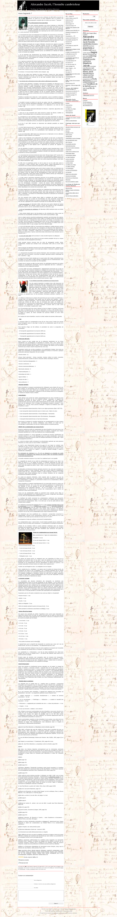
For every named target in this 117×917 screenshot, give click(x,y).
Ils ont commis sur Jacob (71, 45)
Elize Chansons (69, 142)
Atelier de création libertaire (71, 120)
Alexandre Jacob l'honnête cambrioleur (90, 42)
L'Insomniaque (93, 66)
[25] (53, 432)
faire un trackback (31, 869)
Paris (92, 75)
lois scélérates (27, 853)
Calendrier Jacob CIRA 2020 (71, 30)
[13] (41, 175)
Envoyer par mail (24, 862)
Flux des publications (87, 102)
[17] (53, 206)
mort (43, 853)
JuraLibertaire (68, 149)
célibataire (43, 850)
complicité (49, 850)
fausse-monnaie (45, 851)
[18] (57, 214)
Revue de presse (69, 83)
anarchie (85, 46)
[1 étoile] (18, 857)
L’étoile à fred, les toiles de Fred (72, 151)
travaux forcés (42, 854)
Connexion (85, 100)
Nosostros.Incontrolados (71, 176)
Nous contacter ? (69, 110)
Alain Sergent (89, 33)
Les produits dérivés (70, 60)
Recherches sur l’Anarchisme (72, 177)
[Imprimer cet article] (19, 860)
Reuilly (94, 79)
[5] (24, 106)
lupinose (67, 70)
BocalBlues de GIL (69, 132)
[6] (55, 108)
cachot (87, 56)
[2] (62, 44)
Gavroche (68, 41)
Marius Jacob (88, 71)
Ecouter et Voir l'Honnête (71, 37)
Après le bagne (69, 23)
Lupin (92, 68)
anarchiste (24, 850)
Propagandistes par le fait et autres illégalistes (73, 74)
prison (85, 77)
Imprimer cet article (24, 860)
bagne (94, 52)
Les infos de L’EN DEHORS (71, 170)
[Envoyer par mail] (19, 863)
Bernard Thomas (87, 54)
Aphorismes (68, 21)
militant (39, 853)
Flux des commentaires (88, 103)
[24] (40, 306)
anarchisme (91, 46)
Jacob (86, 65)
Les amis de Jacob (69, 55)
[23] (50, 291)
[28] (39, 641)
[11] (55, 165)
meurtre (34, 853)
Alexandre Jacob (88, 38)
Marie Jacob (92, 69)
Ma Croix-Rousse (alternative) (72, 195)
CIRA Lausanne (69, 134)
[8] (24, 131)
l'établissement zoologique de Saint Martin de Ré (73, 50)
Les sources (68, 62)
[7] (51, 114)
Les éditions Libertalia (70, 166)
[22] (51, 278)
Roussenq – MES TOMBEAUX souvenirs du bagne (72, 89)
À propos (67, 103)
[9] (23, 145)
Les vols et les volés (70, 64)
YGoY (53, 913)
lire (19, 853)
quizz (67, 78)
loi (21, 853)
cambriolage (92, 56)
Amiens (95, 44)
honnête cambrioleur (89, 60)
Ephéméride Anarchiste (70, 145)
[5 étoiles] (22, 857)
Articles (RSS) (59, 911)
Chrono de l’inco (69, 105)
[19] (22, 221)
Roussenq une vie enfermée (71, 91)
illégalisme (87, 63)
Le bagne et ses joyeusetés (71, 52)
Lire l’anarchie (68, 172)
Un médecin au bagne (70, 94)
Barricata (67, 130)
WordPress (53, 911)
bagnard (38, 850)
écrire (27, 851)
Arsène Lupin (87, 50)
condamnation (56, 850)
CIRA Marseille (69, 136)
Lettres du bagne (69, 66)
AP (93, 48)
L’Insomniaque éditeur (70, 153)
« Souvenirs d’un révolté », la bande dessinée (73, 118)
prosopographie (22, 854)
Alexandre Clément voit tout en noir (73, 127)
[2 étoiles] (19, 857)
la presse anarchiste (70, 159)
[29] (62, 671)
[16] (60, 201)
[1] (56, 41)
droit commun (21, 851)
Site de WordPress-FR (87, 105)
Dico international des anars (71, 140)
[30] (44, 714)
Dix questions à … (69, 36)
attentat (33, 850)
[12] (38, 171)
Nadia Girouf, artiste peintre (71, 174)
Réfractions (68, 179)
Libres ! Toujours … (70, 68)
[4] (27, 94)
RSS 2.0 (52, 867)
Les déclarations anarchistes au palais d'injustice (72, 58)
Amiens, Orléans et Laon (71, 18)
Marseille (86, 73)
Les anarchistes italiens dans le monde (72, 193)
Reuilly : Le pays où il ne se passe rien (73, 81)
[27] (45, 608)
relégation (29, 854)
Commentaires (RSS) (67, 911)
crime (61, 850)
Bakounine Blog (69, 188)
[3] (48, 71)
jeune (56, 851)
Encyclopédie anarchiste (71, 39)
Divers (67, 34)
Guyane (52, 851)
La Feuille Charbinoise (70, 157)
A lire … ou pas (69, 16)
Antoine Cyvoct (69, 20)
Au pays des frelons (70, 25)
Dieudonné (85, 57)
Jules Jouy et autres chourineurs (72, 147)
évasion (38, 851)
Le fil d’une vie (68, 106)
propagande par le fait (56, 853)
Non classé (68, 71)
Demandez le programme (71, 32)
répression (35, 854)
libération (60, 851)
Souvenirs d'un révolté (70, 92)
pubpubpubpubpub (69, 76)
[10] (32, 160)
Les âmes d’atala (69, 162)
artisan (29, 850)
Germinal (67, 43)
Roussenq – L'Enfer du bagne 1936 (73, 85)
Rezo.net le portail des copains (72, 181)
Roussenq (87, 81)
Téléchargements (69, 112)
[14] (45, 187)
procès (90, 77)
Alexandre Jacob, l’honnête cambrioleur (55, 4)
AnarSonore (68, 129)
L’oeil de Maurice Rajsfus (71, 155)
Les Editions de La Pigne (71, 164)
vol (47, 854)
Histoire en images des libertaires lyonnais (72, 191)
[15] (50, 200)
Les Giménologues (69, 168)
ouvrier (47, 853)
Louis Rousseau (87, 68)
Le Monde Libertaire (70, 160)
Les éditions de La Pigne (71, 108)
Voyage (67, 96)
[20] (51, 224)
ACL (84, 33)
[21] (29, 255)
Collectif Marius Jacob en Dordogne (73, 138)
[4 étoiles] (21, 857)
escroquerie (33, 851)
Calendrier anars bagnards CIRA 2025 (72, 28)
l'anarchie (68, 47)
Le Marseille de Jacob (70, 54)
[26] (31, 508)
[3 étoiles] (20, 857)
